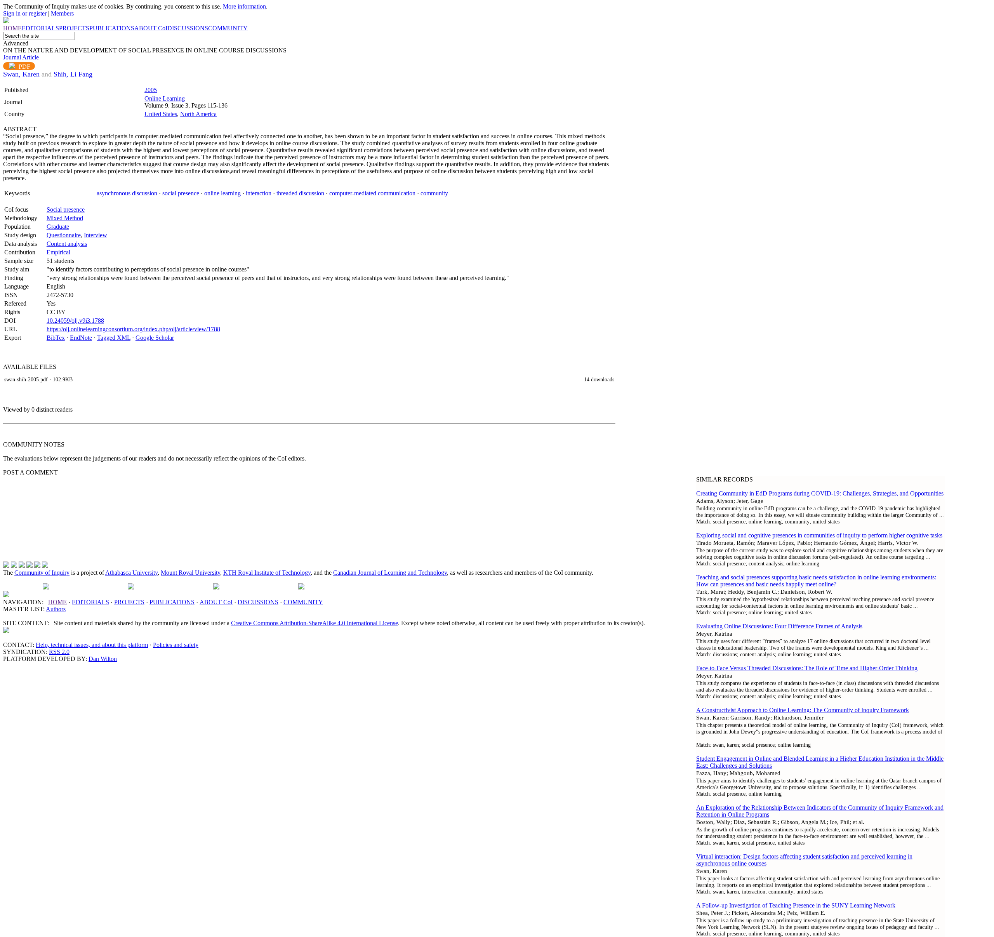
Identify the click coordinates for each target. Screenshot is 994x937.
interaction (258, 193)
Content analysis (67, 243)
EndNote (81, 337)
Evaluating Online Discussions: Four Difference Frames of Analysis (779, 626)
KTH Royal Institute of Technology (267, 572)
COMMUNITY (303, 602)
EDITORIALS (90, 602)
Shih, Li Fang (73, 74)
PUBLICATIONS (172, 602)
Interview (95, 235)
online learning (222, 193)
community (434, 193)
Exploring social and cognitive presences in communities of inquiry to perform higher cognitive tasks (819, 535)
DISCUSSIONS (258, 602)
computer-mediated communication (372, 193)
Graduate (58, 226)
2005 (150, 90)
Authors (56, 609)
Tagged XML (113, 337)
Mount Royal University (190, 572)
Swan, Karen (21, 74)
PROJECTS (129, 602)
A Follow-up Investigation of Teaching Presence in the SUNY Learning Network (795, 905)
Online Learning (164, 98)
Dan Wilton (103, 658)
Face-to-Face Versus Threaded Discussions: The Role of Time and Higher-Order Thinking (807, 668)
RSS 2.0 (59, 651)
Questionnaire (64, 235)
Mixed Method (65, 218)
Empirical (58, 252)
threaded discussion (300, 193)
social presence (180, 193)
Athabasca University (131, 572)
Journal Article (21, 57)
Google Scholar (155, 337)
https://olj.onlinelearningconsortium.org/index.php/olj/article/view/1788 (133, 329)
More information (244, 6)
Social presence (66, 209)
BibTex (56, 337)
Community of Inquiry (42, 572)
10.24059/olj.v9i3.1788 (75, 320)
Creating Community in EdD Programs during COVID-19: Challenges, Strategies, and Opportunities (820, 493)
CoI (216, 602)
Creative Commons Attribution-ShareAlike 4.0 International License (314, 623)
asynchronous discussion (127, 193)
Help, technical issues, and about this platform (92, 644)
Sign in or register (25, 13)
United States (160, 114)
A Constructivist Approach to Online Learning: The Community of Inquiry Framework (802, 710)
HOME (57, 602)
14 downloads (599, 379)
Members (62, 13)
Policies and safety (175, 644)
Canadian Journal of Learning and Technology (390, 572)
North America (198, 114)
